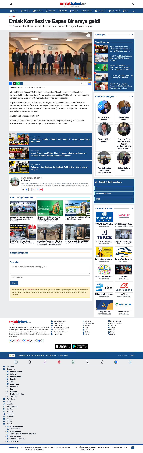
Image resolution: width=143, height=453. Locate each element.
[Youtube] (41, 189)
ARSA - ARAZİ (115, 11)
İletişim (9, 421)
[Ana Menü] (133, 11)
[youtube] (59, 362)
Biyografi (10, 414)
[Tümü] (132, 35)
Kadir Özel (14, 87)
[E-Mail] (22, 189)
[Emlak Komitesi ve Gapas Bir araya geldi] (50, 56)
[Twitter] (30, 189)
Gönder (14, 283)
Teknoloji (13, 396)
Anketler (10, 416)
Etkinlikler (14, 387)
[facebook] (16, 362)
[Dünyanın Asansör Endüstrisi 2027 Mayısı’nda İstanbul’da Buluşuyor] (77, 232)
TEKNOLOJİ (101, 11)
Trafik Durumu (58, 325)
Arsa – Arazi (14, 384)
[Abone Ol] (89, 83)
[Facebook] (26, 189)
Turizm (112, 327)
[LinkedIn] (24, 340)
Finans (87, 330)
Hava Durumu (58, 323)
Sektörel (13, 16)
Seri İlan (10, 409)
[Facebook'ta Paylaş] (10, 83)
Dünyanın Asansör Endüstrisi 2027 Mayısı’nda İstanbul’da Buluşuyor (77, 242)
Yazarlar (10, 404)
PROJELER (51, 11)
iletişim (112, 334)
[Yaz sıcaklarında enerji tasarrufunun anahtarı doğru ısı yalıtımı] (77, 208)
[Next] (39, 340)
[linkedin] (130, 362)
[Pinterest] (17, 340)
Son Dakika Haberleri (61, 332)
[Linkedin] (37, 189)
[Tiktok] (31, 340)
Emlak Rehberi (89, 323)
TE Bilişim (131, 355)
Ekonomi (88, 321)
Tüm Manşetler (59, 330)
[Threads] (35, 340)
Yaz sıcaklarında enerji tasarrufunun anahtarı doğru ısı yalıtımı (77, 218)
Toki (86, 327)
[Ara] (133, 4)
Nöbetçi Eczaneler (60, 321)
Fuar (12, 389)
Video (9, 401)
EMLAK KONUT (86, 11)
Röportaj (10, 411)
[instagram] (44, 362)
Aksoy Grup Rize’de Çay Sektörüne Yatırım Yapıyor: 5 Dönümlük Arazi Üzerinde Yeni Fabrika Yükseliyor (49, 243)
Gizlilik (87, 332)
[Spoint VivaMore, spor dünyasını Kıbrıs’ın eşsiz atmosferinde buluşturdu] (23, 208)
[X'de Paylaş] (14, 83)
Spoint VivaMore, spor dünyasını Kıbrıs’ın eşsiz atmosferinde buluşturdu (21, 219)
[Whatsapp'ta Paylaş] (18, 83)
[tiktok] (87, 362)
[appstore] (63, 346)
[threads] (102, 362)
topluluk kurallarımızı (29, 290)
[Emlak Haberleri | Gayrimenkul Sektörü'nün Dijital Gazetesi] (73, 4)
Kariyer (112, 330)
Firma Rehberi (12, 406)
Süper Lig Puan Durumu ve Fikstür (23, 434)
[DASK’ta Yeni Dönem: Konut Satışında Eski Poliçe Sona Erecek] (23, 232)
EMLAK (15, 11)
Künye (87, 334)
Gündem (13, 391)
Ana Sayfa (10, 367)
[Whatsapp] (42, 340)
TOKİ (126, 11)
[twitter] (30, 362)
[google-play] (80, 346)
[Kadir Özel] (15, 181)
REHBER (74, 11)
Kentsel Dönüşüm (116, 323)
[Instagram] (33, 189)
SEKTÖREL (39, 11)
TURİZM (64, 11)
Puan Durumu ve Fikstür (61, 327)
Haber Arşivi (58, 334)
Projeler (87, 325)
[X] (13, 340)
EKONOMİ (26, 11)
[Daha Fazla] (21, 83)
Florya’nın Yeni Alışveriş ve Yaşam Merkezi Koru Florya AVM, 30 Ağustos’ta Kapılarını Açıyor (49, 219)
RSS (12, 355)
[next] (116, 362)
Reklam (112, 332)
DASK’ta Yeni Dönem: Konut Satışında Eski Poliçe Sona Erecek (22, 242)
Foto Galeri (11, 399)
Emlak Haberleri (115, 321)
